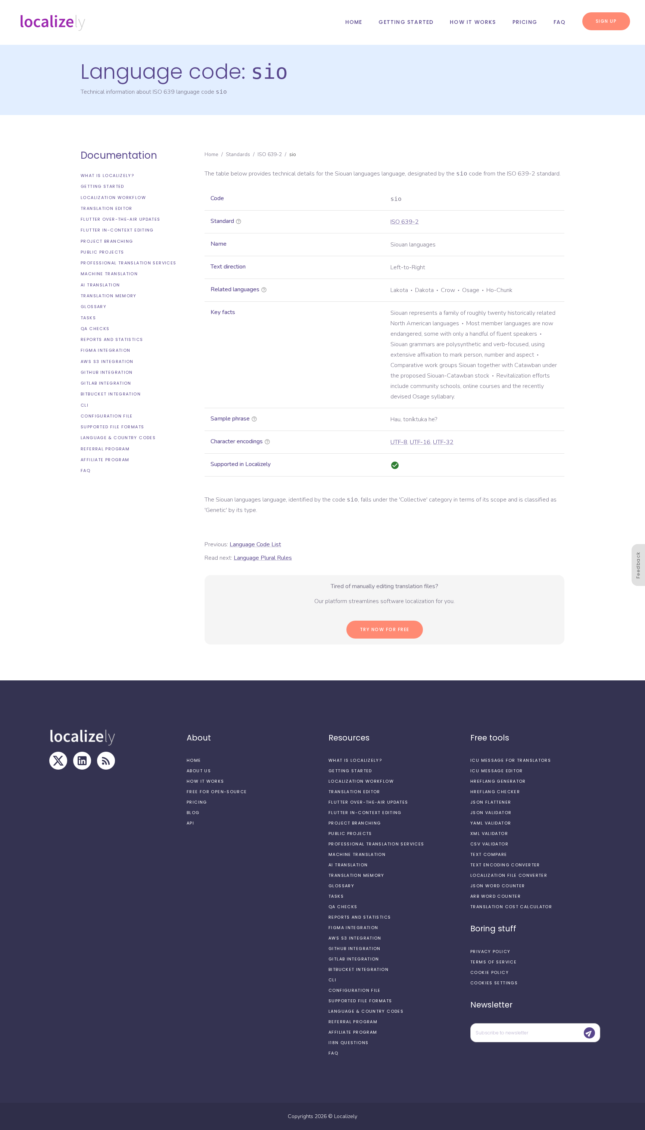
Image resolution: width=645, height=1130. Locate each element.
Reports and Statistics (112, 339)
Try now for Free (384, 629)
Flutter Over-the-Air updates (121, 219)
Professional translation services (128, 263)
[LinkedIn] (82, 761)
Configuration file (107, 416)
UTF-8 (398, 442)
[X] (58, 761)
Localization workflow (113, 198)
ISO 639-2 (270, 154)
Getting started (405, 22)
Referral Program (105, 449)
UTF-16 (420, 442)
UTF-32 (443, 442)
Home (353, 22)
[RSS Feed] (106, 761)
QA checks (95, 329)
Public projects (102, 252)
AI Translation (100, 285)
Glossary (93, 307)
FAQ (560, 22)
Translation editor (107, 208)
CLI (84, 405)
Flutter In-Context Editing (117, 230)
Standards (238, 154)
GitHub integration (107, 372)
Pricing (524, 22)
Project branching (107, 241)
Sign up (606, 21)
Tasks (88, 317)
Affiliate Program (105, 460)
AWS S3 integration (107, 361)
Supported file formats (112, 427)
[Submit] (589, 1033)
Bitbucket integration (111, 394)
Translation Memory (109, 296)
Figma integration (105, 350)
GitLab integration (106, 383)
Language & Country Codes (118, 438)
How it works (473, 22)
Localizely (345, 1116)
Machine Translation (109, 274)
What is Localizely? (107, 175)
